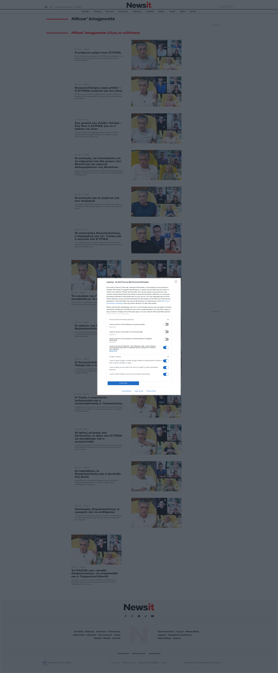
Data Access (139, 391)
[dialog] (139, 336)
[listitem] (139, 319)
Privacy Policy (151, 391)
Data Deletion (126, 391)
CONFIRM (123, 383)
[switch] (166, 324)
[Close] (177, 282)
